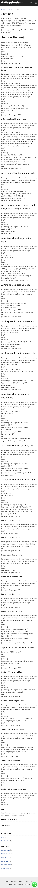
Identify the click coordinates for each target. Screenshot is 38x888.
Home (3, 9)
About (7, 881)
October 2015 (5, 857)
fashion (7, 829)
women (13, 829)
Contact (26, 881)
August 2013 (5, 868)
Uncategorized (5, 841)
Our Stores (14, 881)
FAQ (31, 881)
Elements (9, 9)
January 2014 (5, 861)
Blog (20, 881)
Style (2, 837)
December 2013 (6, 864)
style (10, 829)
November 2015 (6, 853)
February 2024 (5, 850)
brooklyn (3, 829)
